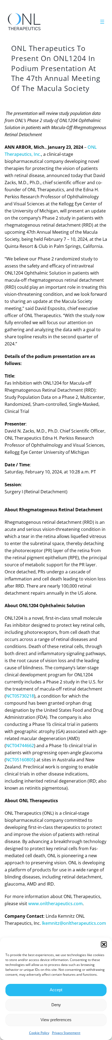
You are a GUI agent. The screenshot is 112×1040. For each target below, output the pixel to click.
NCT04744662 (20, 746)
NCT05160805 (20, 760)
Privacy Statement (66, 1032)
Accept (56, 989)
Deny (56, 1004)
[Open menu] (102, 22)
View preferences (56, 1019)
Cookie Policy (39, 1032)
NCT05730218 (20, 696)
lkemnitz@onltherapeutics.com (74, 923)
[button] (104, 944)
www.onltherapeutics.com (55, 904)
